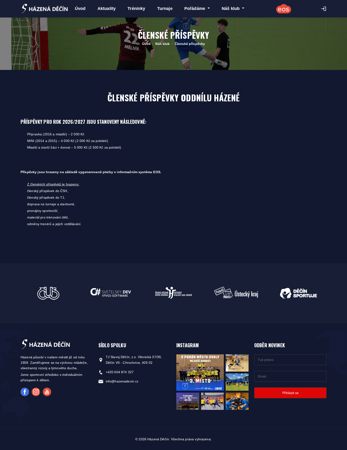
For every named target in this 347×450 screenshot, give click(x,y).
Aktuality (106, 8)
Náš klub (162, 44)
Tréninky (136, 8)
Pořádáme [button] (195, 8)
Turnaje (165, 8)
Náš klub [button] (231, 8)
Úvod (80, 8)
